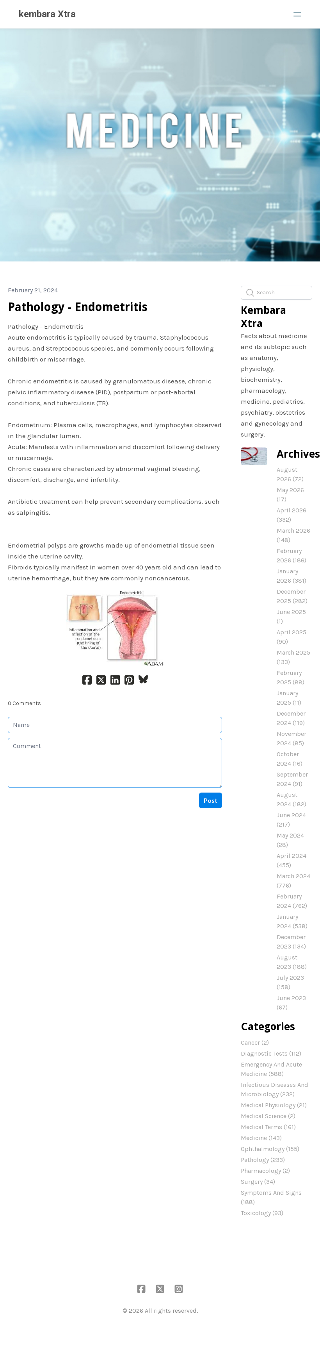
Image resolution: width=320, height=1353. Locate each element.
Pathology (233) (263, 1159)
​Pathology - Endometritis (78, 307)
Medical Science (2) (268, 1116)
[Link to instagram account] (178, 1289)
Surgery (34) (258, 1181)
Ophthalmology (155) (270, 1149)
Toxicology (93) (262, 1213)
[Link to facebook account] (141, 1289)
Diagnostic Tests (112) (271, 1053)
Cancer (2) (255, 1042)
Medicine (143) (261, 1138)
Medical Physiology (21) (274, 1105)
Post (210, 800)
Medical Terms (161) (268, 1127)
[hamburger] (297, 14)
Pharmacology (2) (265, 1170)
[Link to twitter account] (160, 1289)
